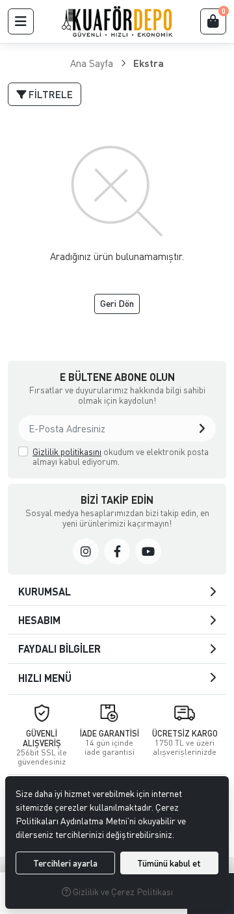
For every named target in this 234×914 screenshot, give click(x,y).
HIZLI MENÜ (45, 678)
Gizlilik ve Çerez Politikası (122, 891)
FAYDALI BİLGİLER (59, 648)
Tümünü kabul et (169, 862)
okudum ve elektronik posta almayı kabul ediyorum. (120, 457)
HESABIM (39, 620)
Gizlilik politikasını (66, 451)
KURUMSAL (44, 591)
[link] (86, 551)
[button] (21, 21)
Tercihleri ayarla (65, 862)
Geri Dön (117, 303)
